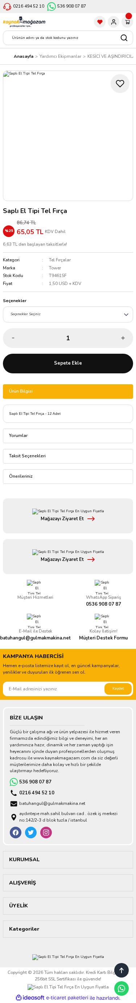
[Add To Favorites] (120, 83)
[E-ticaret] (67, 998)
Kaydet (118, 688)
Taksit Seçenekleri (27, 456)
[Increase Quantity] (123, 338)
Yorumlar (18, 435)
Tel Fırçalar (60, 260)
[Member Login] (113, 22)
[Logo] (24, 21)
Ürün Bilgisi (21, 391)
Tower (55, 268)
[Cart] (127, 22)
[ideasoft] (30, 998)
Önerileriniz (21, 476)
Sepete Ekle (68, 363)
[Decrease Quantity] (13, 338)
